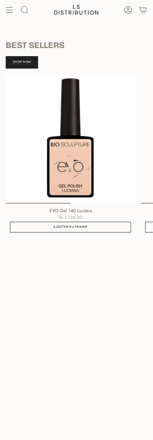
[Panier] (143, 10)
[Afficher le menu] (9, 10)
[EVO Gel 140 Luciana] (70, 139)
